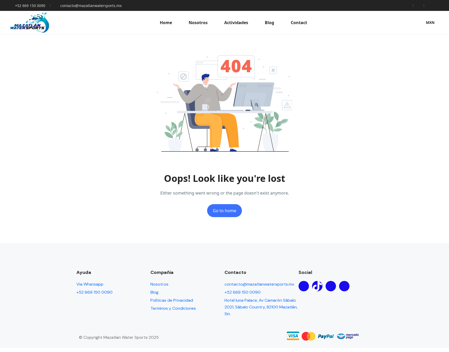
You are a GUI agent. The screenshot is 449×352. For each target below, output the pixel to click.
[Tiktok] (317, 286)
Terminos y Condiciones (173, 308)
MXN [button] (430, 22)
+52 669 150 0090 (30, 5)
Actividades (236, 22)
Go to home (224, 210)
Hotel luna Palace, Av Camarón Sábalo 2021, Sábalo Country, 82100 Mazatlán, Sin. (261, 307)
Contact (299, 22)
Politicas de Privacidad (171, 300)
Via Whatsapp (89, 284)
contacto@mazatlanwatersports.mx (91, 5)
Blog (269, 22)
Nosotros (198, 22)
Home (166, 22)
